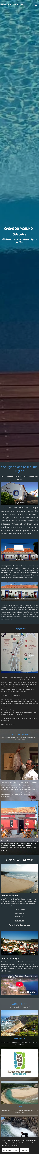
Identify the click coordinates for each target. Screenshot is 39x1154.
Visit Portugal (19, 909)
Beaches (19, 1106)
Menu (36, 5)
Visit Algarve (19, 913)
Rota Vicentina (19, 1038)
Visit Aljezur (19, 921)
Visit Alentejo (20, 917)
